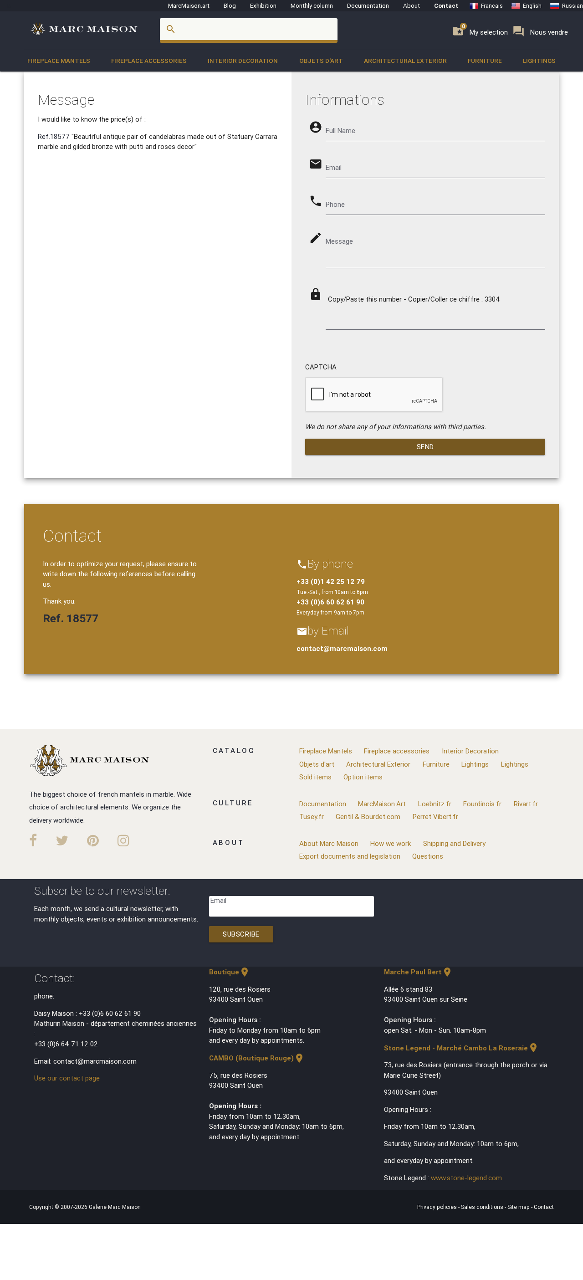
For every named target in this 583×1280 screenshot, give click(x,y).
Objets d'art (321, 60)
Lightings (539, 60)
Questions (427, 856)
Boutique (229, 972)
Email (218, 900)
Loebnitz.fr (434, 803)
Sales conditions (483, 1206)
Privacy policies (437, 1206)
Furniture (485, 60)
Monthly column (312, 5)
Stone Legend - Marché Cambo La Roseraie (461, 1048)
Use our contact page (67, 1078)
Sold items (315, 777)
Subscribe (241, 934)
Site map (519, 1206)
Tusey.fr (311, 816)
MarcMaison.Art (382, 803)
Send (425, 446)
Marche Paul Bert (418, 972)
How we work (390, 843)
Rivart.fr (526, 803)
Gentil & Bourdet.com (368, 816)
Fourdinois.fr (482, 803)
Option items (363, 777)
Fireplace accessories (149, 60)
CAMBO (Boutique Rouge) (257, 1058)
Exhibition (263, 5)
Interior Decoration (243, 60)
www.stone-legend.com (466, 1177)
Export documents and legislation (349, 856)
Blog (230, 5)
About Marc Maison (328, 843)
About (411, 5)
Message (339, 241)
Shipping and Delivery (454, 843)
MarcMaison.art (189, 5)
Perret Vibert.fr (435, 816)
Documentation (368, 5)
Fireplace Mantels (58, 60)
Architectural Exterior (405, 60)
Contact (446, 5)
